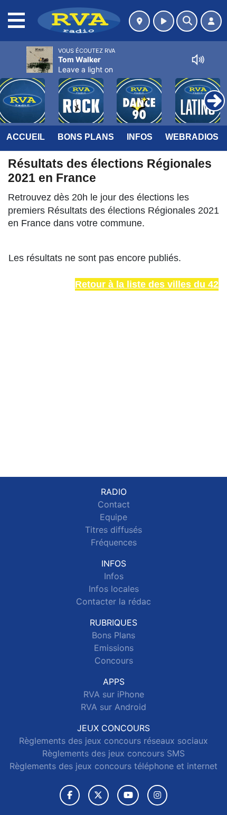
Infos (140, 136)
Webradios (192, 136)
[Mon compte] (211, 21)
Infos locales (114, 588)
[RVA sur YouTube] (128, 795)
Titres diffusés (113, 529)
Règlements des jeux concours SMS (113, 753)
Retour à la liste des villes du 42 (147, 284)
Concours (113, 660)
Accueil (25, 136)
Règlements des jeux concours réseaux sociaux (113, 740)
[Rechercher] (186, 21)
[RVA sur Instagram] (157, 795)
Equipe (113, 517)
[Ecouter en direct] (163, 21)
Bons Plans (86, 136)
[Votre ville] (139, 21)
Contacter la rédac (113, 601)
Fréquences (114, 542)
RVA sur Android (113, 707)
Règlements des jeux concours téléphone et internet (113, 766)
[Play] (13, 92)
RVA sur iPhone (113, 694)
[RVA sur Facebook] (70, 795)
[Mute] (198, 60)
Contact (114, 504)
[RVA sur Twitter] (98, 795)
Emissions (114, 648)
